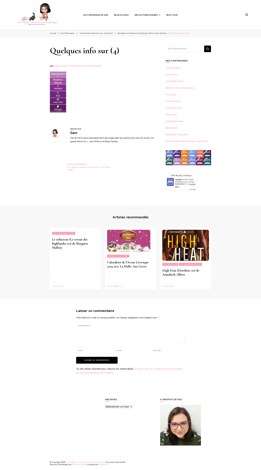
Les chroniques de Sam (63, 233)
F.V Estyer (171, 94)
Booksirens (172, 128)
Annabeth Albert (175, 81)
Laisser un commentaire (88, 65)
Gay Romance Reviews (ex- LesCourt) (186, 141)
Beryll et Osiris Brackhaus (180, 88)
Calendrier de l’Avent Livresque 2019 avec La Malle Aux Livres (128, 264)
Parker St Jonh (174, 108)
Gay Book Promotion (177, 134)
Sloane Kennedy (175, 121)
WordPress (103, 464)
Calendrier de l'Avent (118, 256)
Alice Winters (173, 68)
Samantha (178, 179)
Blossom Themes (79, 464)
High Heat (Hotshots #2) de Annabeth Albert (180, 273)
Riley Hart (171, 114)
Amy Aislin (172, 74)
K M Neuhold (173, 101)
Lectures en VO (170, 264)
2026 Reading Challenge (181, 175)
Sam (56, 65)
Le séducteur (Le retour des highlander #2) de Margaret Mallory (70, 244)
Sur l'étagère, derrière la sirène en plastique (85, 462)
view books (192, 189)
